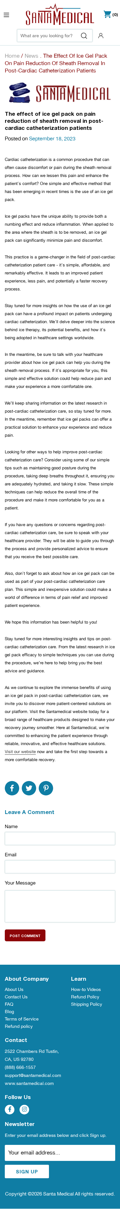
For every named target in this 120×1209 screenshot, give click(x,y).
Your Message (20, 883)
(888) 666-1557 (20, 1067)
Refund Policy (85, 996)
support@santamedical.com (33, 1075)
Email (10, 854)
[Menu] (6, 14)
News (31, 56)
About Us (14, 989)
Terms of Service (22, 1018)
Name (11, 826)
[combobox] (54, 35)
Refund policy (19, 1026)
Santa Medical (58, 1193)
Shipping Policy (86, 1004)
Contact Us (16, 996)
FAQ (9, 1004)
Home (12, 56)
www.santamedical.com (29, 1083)
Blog (9, 1011)
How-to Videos (86, 989)
